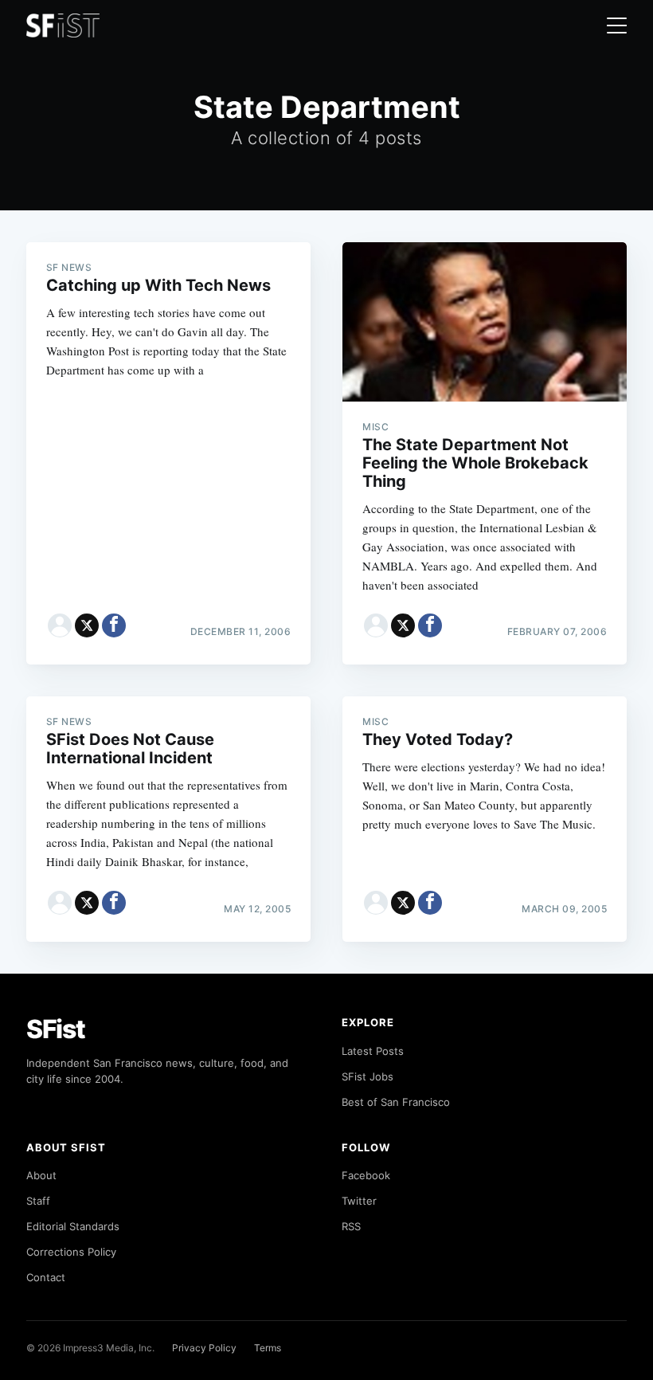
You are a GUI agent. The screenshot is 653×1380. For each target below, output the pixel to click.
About (41, 1175)
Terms (267, 1348)
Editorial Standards (72, 1226)
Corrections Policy (71, 1251)
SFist (55, 1029)
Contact (45, 1277)
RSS (351, 1226)
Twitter (359, 1200)
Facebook (366, 1175)
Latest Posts (373, 1051)
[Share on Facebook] (113, 625)
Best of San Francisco (396, 1102)
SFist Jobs (367, 1076)
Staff (38, 1200)
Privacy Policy (204, 1348)
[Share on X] (86, 625)
